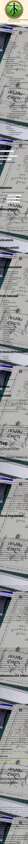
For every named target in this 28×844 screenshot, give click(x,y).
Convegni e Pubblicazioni (12, 63)
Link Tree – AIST (7, 260)
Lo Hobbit (17, 839)
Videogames (9, 122)
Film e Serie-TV (9, 76)
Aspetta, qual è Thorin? (14, 80)
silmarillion (10, 773)
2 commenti (16, 773)
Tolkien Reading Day (11, 44)
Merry (22, 839)
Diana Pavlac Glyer (7, 362)
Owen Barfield (3, 773)
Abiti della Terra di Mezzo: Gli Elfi (17, 115)
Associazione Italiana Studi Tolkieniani (18, 19)
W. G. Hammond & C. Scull (9, 379)
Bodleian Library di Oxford (9, 302)
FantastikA (8, 38)
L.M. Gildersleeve (7, 373)
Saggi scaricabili (10, 61)
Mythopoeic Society (8, 275)
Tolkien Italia (6, 335)
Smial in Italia (12, 90)
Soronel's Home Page (8, 325)
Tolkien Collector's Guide (9, 329)
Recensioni (9, 67)
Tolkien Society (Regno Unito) (10, 285)
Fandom (8, 86)
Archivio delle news (23, 769)
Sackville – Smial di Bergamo (10, 279)
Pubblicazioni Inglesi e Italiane (13, 57)
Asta (16, 837)
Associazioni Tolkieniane (15, 88)
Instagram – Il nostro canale (10, 258)
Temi (4, 74)
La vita (7, 55)
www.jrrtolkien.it (4, 400)
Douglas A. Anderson (8, 366)
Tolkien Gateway (7, 333)
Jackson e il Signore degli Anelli (16, 78)
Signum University (7, 323)
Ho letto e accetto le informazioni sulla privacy (13, 192)
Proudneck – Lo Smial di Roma (10, 277)
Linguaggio (25, 771)
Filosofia (6, 771)
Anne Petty (6, 356)
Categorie (2, 154)
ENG (4, 138)
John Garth (5, 371)
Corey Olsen (6, 358)
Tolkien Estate (6, 331)
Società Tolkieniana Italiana (10, 283)
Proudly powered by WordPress (11, 843)
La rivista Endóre (7, 316)
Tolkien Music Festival (8, 339)
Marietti (5, 319)
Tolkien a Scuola (10, 72)
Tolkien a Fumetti (10, 119)
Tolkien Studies (7, 341)
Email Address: (4, 195)
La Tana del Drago (7, 49)
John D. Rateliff (7, 369)
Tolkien (6, 837)
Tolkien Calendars (10, 121)
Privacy (2, 843)
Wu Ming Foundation (8, 344)
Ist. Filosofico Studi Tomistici (10, 273)
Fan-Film (11, 92)
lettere (9, 839)
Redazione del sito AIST (12, 30)
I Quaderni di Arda (7, 51)
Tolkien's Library (7, 342)
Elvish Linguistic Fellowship (10, 310)
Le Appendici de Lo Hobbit (18, 105)
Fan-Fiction (12, 96)
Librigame (8, 126)
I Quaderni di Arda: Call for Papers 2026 (15, 140)
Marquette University (8, 321)
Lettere (2, 837)
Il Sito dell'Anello (7, 314)
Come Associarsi (10, 34)
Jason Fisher (6, 368)
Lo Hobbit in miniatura (14, 134)
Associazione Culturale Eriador (10, 271)
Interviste (8, 70)
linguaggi (19, 771)
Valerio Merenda (10, 222)
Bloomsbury (21, 837)
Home (4, 26)
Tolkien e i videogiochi (14, 124)
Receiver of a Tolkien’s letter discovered (16, 147)
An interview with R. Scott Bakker (14, 142)
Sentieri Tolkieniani (7, 281)
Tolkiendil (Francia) (7, 287)
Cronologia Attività (10, 47)
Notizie (2, 771)
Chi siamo (5, 28)
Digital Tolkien (6, 308)
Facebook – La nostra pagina (10, 256)
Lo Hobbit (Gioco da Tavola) (16, 132)
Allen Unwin (11, 837)
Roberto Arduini (14, 769)
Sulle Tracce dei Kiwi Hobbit (19, 94)
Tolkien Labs (9, 65)
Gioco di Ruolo (9, 128)
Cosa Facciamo (7, 36)
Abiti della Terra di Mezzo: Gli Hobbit (18, 113)
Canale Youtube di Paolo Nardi (10, 306)
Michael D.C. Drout (7, 375)
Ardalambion (6, 300)
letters (13, 839)
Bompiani (5, 304)
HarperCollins (6, 312)
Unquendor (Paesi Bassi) (9, 289)
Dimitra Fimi (6, 364)
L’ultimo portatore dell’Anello (19, 111)
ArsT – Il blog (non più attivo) (10, 252)
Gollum (26, 837)
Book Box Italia (10, 213)
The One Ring (12, 130)
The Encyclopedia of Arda (9, 327)
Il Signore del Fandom (14, 117)
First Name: (3, 198)
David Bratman (6, 360)
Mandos (5, 317)
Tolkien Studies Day (11, 42)
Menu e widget (4, 23)
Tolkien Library (6, 337)
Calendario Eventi (7, 136)
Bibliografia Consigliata (9, 59)
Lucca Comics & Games (12, 46)
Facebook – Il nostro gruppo (10, 254)
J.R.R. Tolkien (6, 53)
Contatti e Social (10, 32)
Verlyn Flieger (6, 377)
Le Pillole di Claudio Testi (12, 69)
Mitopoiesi (8, 40)
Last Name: (3, 201)
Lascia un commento (14, 841)
